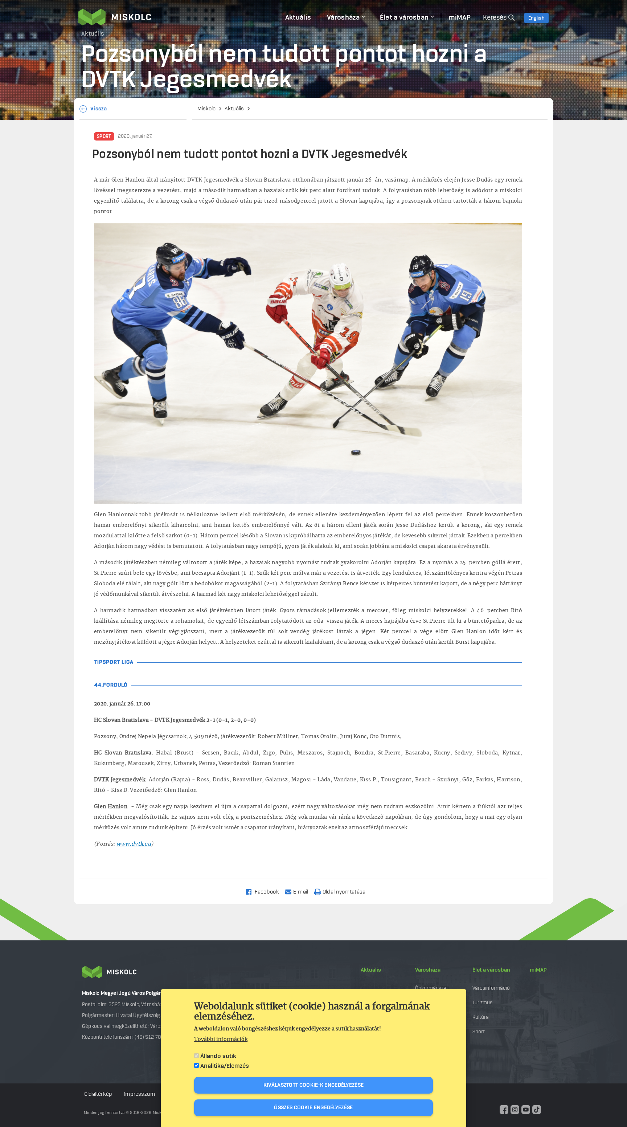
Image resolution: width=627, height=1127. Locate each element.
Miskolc (206, 109)
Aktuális (234, 109)
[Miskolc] (177, 17)
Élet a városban (491, 970)
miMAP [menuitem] (460, 17)
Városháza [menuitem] (343, 17)
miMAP (538, 970)
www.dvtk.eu (133, 844)
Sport (104, 136)
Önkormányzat (431, 988)
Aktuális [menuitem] (298, 17)
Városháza (427, 970)
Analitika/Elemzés (224, 1066)
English (536, 18)
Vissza (98, 109)
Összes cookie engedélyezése (313, 1108)
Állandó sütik (218, 1056)
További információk (220, 1039)
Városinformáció (491, 988)
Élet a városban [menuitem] (404, 17)
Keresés (495, 17)
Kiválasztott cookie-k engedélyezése (313, 1085)
